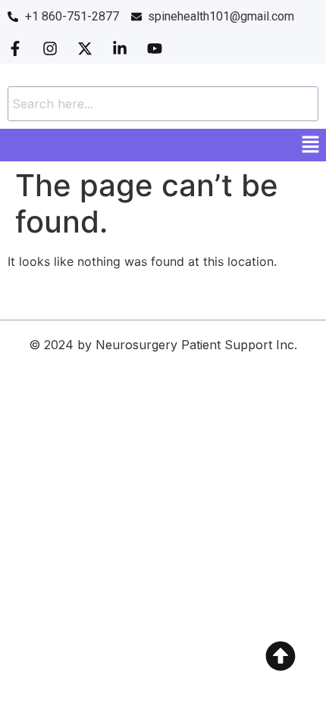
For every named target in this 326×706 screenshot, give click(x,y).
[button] (311, 145)
